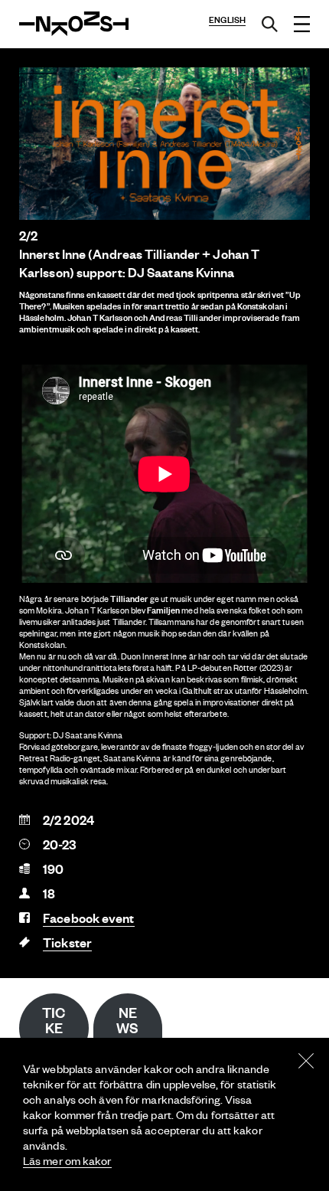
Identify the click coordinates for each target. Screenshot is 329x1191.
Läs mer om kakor (67, 1160)
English (227, 20)
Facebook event (88, 918)
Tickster (67, 942)
